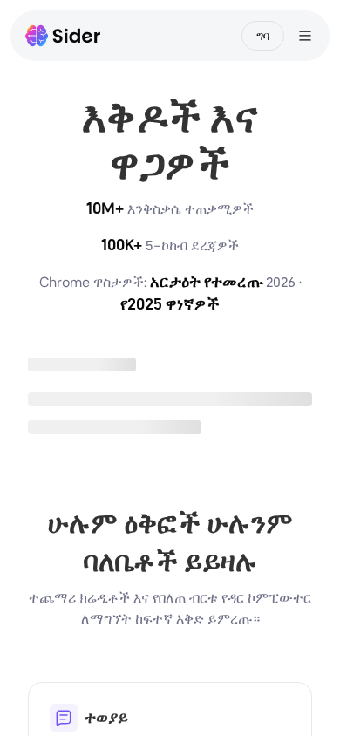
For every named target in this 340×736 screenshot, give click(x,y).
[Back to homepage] (63, 36)
